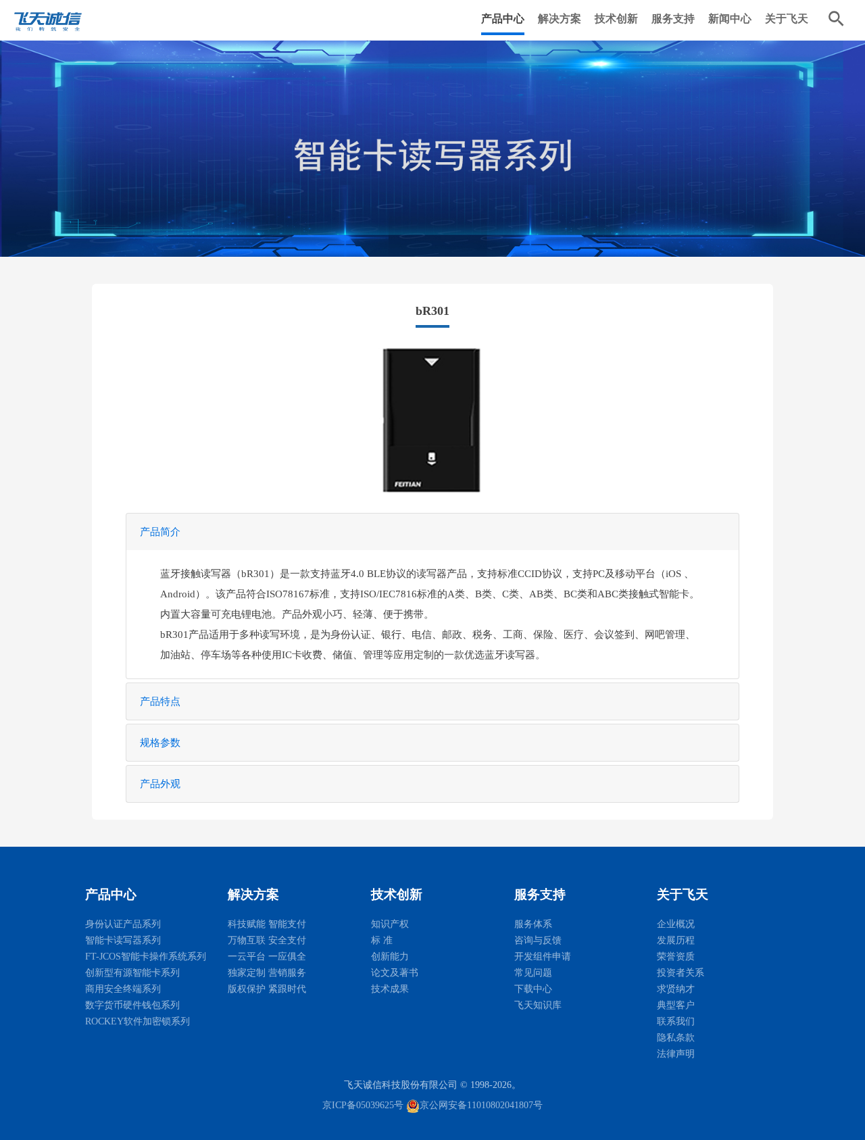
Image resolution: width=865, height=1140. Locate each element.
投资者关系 (680, 973)
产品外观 (160, 783)
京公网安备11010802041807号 (481, 1105)
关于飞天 (786, 18)
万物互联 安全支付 (267, 940)
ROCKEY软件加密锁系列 (137, 1021)
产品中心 (502, 18)
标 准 (382, 940)
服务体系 (533, 924)
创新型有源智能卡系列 (132, 973)
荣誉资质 (676, 956)
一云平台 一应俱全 (267, 956)
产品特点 (160, 701)
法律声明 (676, 1054)
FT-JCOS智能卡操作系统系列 (145, 956)
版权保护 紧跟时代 (267, 989)
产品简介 (160, 531)
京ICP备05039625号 (362, 1105)
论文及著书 (394, 973)
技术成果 (390, 989)
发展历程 (676, 940)
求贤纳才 (676, 989)
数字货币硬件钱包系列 (132, 1005)
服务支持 (673, 18)
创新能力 (390, 956)
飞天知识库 (538, 1005)
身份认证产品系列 (123, 924)
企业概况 (676, 924)
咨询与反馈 (538, 940)
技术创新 (616, 18)
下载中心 (533, 989)
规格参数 (160, 742)
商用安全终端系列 (123, 989)
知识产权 (390, 924)
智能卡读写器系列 (123, 940)
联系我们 (676, 1021)
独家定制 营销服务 (267, 973)
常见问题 (533, 973)
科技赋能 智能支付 (267, 924)
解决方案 (559, 18)
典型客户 (676, 1005)
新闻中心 (729, 18)
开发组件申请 (542, 956)
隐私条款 (676, 1038)
